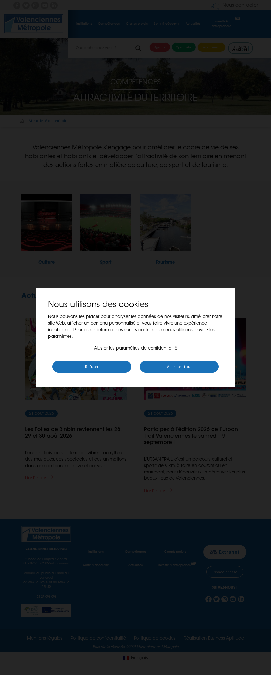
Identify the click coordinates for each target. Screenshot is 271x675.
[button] (135, 348)
